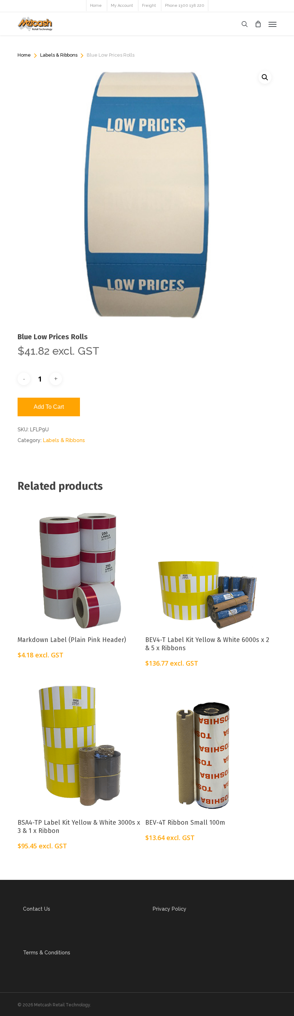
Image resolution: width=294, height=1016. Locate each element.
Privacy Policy (169, 909)
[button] (272, 24)
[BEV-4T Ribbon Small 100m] (207, 745)
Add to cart (49, 407)
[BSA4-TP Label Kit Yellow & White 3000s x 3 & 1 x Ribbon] (80, 745)
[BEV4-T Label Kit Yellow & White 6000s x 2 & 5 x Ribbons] (207, 563)
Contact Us (36, 909)
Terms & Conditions (46, 952)
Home (24, 55)
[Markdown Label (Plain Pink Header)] (80, 563)
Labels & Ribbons (58, 55)
